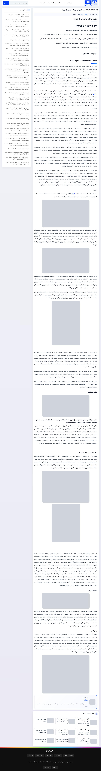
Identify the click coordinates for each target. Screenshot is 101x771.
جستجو (6, 3)
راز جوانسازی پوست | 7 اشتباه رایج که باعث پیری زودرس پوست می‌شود (18, 114)
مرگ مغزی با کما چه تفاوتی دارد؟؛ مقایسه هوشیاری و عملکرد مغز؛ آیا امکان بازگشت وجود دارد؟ (17, 129)
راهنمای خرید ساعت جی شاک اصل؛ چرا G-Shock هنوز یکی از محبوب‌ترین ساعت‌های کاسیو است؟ (17, 144)
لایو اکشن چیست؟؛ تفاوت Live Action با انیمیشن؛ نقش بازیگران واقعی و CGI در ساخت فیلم (17, 83)
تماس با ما (46, 767)
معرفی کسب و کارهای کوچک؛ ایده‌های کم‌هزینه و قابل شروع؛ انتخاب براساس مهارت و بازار (17, 20)
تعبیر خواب (48, 755)
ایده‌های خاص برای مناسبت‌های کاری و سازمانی (18, 149)
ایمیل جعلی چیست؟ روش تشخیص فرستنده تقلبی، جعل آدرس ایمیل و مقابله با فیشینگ (17, 163)
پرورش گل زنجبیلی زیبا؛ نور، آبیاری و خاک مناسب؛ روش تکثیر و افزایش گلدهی (17, 93)
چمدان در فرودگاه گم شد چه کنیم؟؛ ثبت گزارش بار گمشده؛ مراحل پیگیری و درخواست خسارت (17, 59)
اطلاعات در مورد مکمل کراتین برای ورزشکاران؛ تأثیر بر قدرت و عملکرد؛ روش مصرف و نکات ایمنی (17, 44)
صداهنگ (30, 755)
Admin (86, 700)
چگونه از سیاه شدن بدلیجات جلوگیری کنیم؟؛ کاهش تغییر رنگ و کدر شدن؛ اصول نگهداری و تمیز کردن (17, 103)
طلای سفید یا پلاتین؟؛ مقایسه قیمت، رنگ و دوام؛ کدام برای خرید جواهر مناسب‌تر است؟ (17, 109)
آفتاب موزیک (39, 755)
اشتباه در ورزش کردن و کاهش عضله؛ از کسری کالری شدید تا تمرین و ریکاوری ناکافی (17, 49)
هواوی (73, 194)
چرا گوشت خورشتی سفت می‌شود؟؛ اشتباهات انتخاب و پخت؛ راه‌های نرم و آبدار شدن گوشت (17, 36)
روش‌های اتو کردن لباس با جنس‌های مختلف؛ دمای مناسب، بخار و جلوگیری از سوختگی (17, 158)
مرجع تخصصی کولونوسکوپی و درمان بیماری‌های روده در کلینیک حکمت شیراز (17, 64)
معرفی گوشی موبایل (85, 15)
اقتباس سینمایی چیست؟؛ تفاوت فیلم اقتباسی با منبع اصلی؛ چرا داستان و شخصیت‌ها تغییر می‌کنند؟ (17, 88)
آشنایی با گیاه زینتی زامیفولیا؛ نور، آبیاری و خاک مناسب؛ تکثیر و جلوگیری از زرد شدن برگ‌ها (18, 98)
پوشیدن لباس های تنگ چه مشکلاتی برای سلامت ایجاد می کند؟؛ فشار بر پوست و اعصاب (18, 124)
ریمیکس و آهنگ (69, 755)
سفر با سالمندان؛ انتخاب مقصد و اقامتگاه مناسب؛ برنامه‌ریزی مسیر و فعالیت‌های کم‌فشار (18, 139)
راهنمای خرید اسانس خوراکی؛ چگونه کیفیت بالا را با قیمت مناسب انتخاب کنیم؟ (17, 119)
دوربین (95, 190)
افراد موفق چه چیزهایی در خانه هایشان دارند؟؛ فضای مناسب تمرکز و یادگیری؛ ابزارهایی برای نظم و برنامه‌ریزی (17, 70)
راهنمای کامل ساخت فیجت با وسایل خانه (19, 40)
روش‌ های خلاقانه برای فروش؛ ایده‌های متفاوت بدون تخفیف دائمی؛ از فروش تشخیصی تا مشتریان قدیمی (17, 25)
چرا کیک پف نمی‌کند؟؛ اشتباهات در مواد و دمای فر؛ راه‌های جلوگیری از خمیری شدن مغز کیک (17, 54)
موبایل (95, 94)
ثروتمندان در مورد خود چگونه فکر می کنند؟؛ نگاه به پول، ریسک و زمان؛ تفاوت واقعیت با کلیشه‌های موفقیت (17, 77)
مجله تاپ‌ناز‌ (91, 3)
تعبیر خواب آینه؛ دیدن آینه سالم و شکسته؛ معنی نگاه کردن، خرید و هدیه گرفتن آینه (17, 30)
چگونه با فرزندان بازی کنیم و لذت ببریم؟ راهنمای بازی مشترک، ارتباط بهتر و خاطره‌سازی (17, 153)
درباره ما (55, 767)
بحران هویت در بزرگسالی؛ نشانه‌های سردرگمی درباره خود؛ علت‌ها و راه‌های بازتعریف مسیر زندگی (17, 134)
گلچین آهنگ (58, 755)
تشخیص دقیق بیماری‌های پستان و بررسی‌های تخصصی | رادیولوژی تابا (18, 15)
